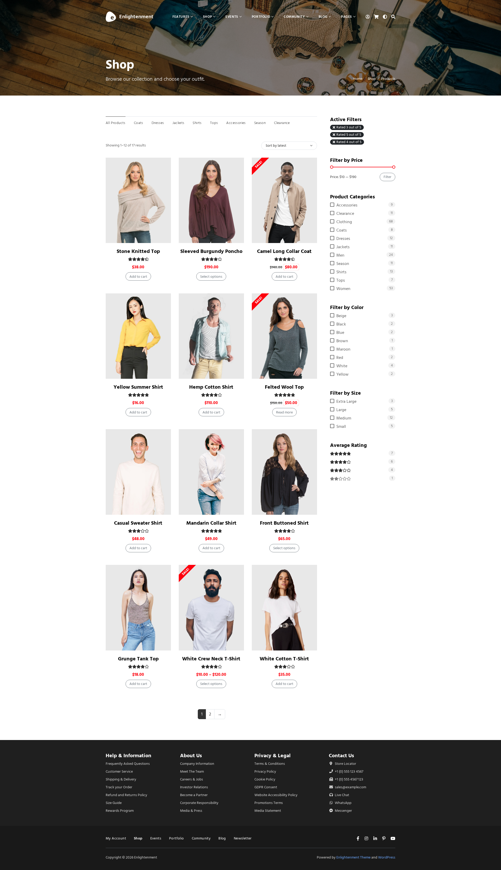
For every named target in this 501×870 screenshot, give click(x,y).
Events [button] (231, 17)
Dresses (158, 123)
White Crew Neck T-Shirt (211, 658)
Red (339, 357)
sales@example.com (350, 787)
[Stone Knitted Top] (138, 200)
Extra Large (346, 401)
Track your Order (119, 787)
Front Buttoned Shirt (284, 523)
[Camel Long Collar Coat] (284, 200)
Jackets (178, 123)
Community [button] (294, 17)
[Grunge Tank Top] (138, 607)
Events (155, 838)
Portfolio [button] (261, 17)
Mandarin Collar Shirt (211, 523)
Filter (387, 177)
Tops (214, 123)
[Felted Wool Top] (284, 336)
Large (341, 410)
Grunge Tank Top (138, 658)
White (341, 366)
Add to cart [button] (138, 276)
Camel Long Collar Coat (284, 251)
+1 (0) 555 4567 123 (348, 779)
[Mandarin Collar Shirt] (211, 471)
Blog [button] (323, 17)
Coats (138, 123)
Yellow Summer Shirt (138, 387)
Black (341, 324)
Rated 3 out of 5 (348, 127)
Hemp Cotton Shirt (211, 387)
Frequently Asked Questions (128, 763)
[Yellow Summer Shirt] (138, 336)
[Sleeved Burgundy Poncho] (211, 200)
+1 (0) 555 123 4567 (348, 771)
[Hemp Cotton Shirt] (211, 336)
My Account (116, 838)
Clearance (282, 123)
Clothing (344, 222)
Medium (343, 418)
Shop (372, 78)
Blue (340, 332)
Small (341, 426)
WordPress (386, 857)
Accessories (236, 123)
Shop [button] (207, 17)
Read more (284, 412)
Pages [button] (346, 17)
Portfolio (176, 838)
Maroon (343, 349)
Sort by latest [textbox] (276, 145)
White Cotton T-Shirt (284, 658)
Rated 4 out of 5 (348, 142)
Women (343, 289)
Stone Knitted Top (138, 251)
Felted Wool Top (284, 387)
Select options (211, 276)
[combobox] (289, 145)
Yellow (342, 374)
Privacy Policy (265, 771)
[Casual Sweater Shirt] (138, 471)
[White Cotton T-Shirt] (284, 607)
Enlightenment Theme (353, 857)
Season (260, 123)
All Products (116, 123)
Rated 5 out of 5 (348, 134)
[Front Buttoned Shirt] (284, 471)
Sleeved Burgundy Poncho (211, 251)
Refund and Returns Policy (126, 795)
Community (201, 838)
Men (340, 255)
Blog (222, 838)
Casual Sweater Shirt (138, 523)
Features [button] (180, 17)
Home (357, 78)
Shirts (197, 123)
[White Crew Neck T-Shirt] (211, 607)
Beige (341, 316)
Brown (342, 341)
